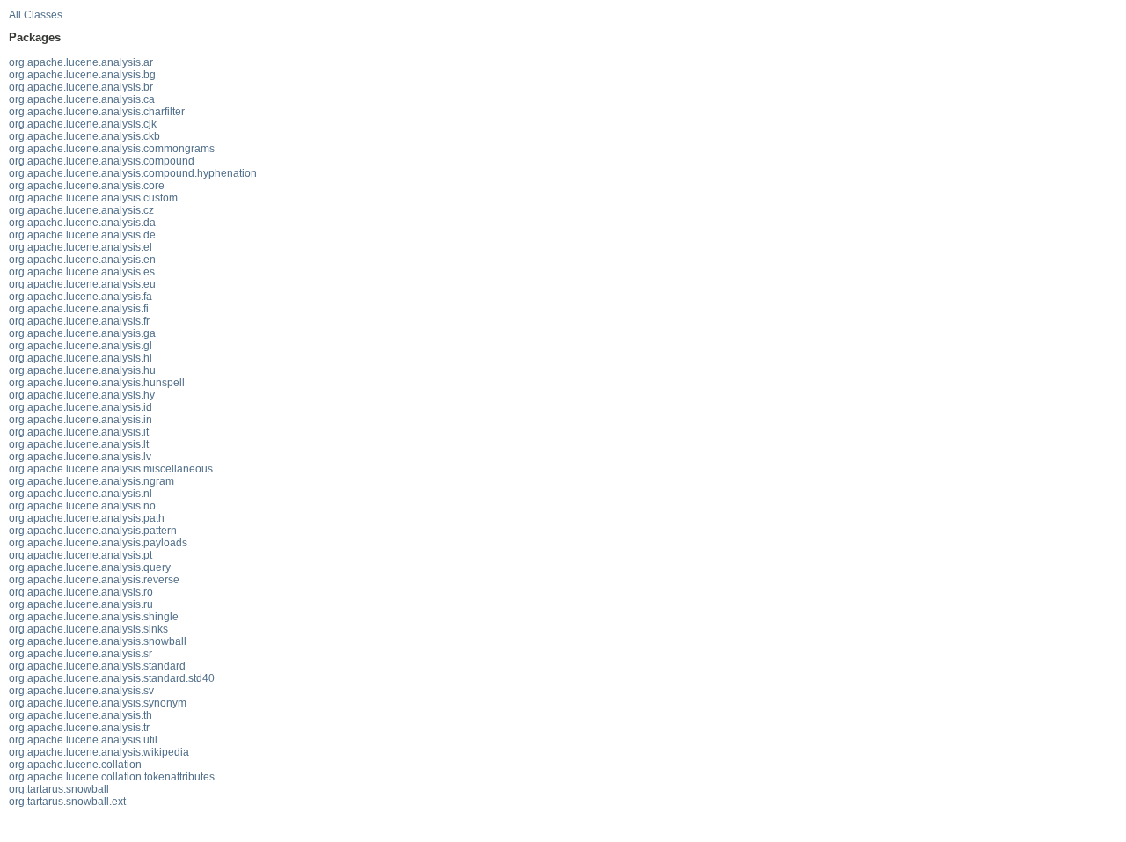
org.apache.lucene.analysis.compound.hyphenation (133, 173)
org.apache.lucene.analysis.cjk (83, 124)
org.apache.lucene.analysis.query (90, 567)
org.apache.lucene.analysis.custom (93, 198)
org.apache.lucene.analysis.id (80, 407)
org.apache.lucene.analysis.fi (79, 309)
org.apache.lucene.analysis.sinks (88, 629)
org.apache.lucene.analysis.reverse (94, 580)
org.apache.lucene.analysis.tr (79, 727)
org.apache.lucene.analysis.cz (81, 210)
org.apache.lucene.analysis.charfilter (97, 112)
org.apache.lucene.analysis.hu (82, 370)
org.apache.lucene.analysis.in (80, 420)
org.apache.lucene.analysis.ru (81, 604)
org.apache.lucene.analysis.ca (82, 99)
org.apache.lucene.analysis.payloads (98, 543)
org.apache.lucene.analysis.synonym (97, 703)
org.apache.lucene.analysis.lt (79, 444)
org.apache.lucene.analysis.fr (79, 321)
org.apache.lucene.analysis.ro (81, 592)
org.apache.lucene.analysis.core (87, 185)
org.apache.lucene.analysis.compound (101, 161)
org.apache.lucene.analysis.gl (80, 346)
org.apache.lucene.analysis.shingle (94, 617)
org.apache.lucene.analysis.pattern (93, 530)
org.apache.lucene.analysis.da (82, 222)
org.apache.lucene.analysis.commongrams (112, 149)
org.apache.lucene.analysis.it (79, 432)
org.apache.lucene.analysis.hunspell (97, 383)
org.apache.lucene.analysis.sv (81, 691)
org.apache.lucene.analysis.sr (80, 654)
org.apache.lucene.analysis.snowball (97, 641)
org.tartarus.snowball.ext (67, 801)
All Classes (35, 15)
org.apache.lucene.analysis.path (87, 518)
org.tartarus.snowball (59, 789)
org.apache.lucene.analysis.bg (82, 75)
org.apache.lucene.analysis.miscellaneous (111, 469)
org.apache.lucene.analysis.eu (82, 284)
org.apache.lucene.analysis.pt (80, 555)
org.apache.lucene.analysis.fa (80, 296)
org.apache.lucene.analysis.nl (80, 493)
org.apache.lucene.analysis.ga (82, 333)
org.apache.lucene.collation (75, 764)
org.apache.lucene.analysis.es (82, 272)
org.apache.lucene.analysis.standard (97, 666)
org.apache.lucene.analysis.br (81, 87)
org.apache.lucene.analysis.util (83, 740)
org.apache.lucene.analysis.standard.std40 (112, 678)
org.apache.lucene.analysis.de (82, 235)
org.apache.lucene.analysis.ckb (84, 136)
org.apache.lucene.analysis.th (80, 715)
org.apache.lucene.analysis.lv (80, 456)
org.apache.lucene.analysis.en (82, 259)
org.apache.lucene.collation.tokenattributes (112, 777)
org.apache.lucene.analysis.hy (82, 395)
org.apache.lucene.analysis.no (82, 506)
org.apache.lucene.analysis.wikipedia (99, 752)
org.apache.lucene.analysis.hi (80, 358)
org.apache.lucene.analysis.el (80, 247)
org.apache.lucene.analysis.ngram (91, 481)
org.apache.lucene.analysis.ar (81, 62)
